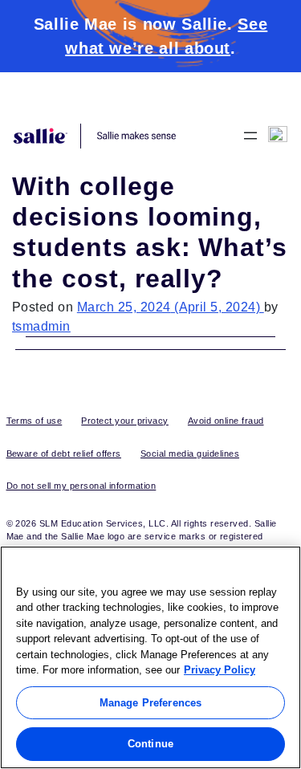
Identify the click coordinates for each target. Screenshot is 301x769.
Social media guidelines (189, 453)
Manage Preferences (150, 703)
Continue (150, 744)
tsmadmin (41, 326)
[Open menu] (250, 135)
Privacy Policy (219, 670)
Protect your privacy (125, 420)
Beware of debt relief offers (63, 453)
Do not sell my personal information (81, 485)
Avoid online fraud (226, 420)
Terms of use (34, 420)
